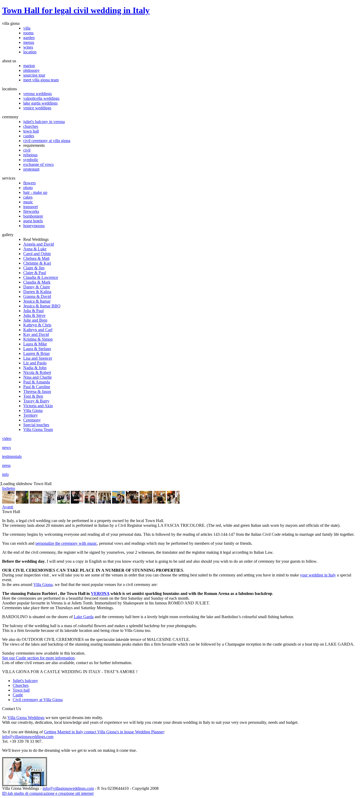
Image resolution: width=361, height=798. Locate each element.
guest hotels (33, 221)
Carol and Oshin (37, 253)
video (6, 438)
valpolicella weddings (41, 98)
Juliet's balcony (25, 680)
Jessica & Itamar (36, 301)
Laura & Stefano (37, 348)
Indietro (8, 488)
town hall (31, 131)
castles (28, 136)
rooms (28, 33)
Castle (18, 695)
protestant (31, 169)
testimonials (12, 456)
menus (28, 42)
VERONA (100, 593)
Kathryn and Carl (37, 329)
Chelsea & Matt (36, 258)
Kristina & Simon (38, 339)
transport (30, 206)
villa (26, 28)
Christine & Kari (37, 263)
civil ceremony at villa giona (46, 140)
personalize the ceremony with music (66, 543)
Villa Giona (33, 410)
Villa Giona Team (38, 429)
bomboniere (33, 216)
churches (30, 126)
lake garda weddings (40, 103)
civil (26, 150)
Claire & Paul (34, 272)
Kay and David (36, 334)
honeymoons (34, 225)
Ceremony (32, 420)
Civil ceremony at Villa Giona (38, 699)
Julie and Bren (35, 320)
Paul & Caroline (36, 386)
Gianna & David (37, 296)
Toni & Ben (33, 396)
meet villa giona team (41, 80)
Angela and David (38, 244)
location (29, 52)
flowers (29, 183)
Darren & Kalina (37, 291)
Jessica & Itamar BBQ (42, 306)
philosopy (31, 70)
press (6, 465)
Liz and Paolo (35, 363)
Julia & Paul (33, 310)
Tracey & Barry (36, 401)
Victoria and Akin (38, 405)
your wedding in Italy (318, 575)
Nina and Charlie (37, 377)
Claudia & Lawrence (40, 277)
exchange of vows (38, 164)
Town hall (21, 690)
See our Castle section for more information (38, 658)
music (28, 202)
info (5, 474)
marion (29, 65)
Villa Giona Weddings (25, 717)
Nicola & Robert (37, 372)
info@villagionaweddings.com (27, 736)
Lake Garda (84, 616)
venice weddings (37, 108)
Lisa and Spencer (37, 358)
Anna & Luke (35, 249)
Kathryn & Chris (37, 325)
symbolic (30, 159)
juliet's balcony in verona (44, 121)
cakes (28, 197)
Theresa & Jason (37, 391)
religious (30, 155)
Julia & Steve (34, 315)
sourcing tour (34, 75)
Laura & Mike (35, 344)
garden (29, 37)
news (6, 447)
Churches (21, 685)
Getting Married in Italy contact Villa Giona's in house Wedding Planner (104, 732)
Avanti (7, 507)
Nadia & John (35, 367)
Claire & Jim (33, 268)
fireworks (31, 211)
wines (28, 47)
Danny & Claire (36, 287)
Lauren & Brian (36, 353)
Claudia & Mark (36, 282)
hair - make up (35, 192)
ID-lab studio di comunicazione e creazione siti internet (48, 793)
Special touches (36, 425)
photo (28, 187)
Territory (30, 415)
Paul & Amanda (36, 382)
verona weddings (37, 93)
